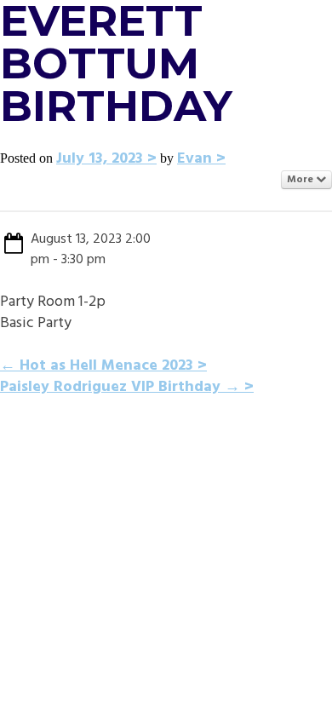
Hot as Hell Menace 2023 (96, 366)
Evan (194, 159)
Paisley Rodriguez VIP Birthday (120, 387)
